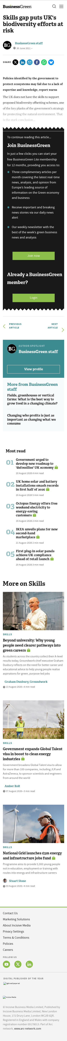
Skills (7, 634)
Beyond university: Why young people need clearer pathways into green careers (32, 645)
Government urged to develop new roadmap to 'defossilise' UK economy (35, 464)
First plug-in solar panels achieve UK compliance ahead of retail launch (35, 555)
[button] (54, 6)
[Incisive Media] (9, 997)
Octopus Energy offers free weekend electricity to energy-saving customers (36, 509)
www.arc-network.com (27, 1028)
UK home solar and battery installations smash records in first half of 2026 (37, 485)
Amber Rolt (12, 786)
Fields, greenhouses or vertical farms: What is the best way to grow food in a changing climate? (32, 399)
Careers (8, 950)
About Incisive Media (17, 925)
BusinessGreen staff (29, 43)
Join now (33, 256)
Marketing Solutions (16, 919)
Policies (8, 944)
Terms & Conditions (16, 938)
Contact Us (10, 913)
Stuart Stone (17, 881)
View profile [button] (33, 369)
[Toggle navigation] (60, 6)
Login (33, 298)
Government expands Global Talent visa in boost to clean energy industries (33, 754)
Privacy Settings (13, 931)
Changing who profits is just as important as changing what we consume (31, 419)
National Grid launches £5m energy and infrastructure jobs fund (32, 855)
